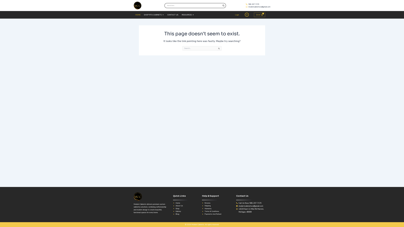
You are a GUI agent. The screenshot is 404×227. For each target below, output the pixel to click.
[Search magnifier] (223, 5)
